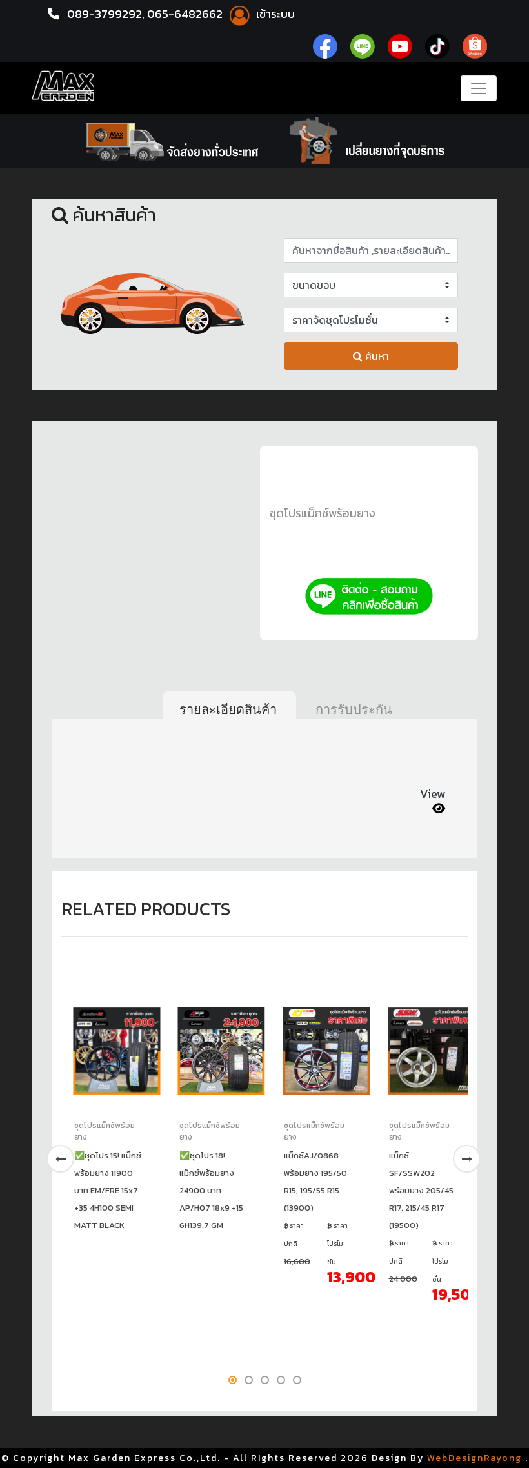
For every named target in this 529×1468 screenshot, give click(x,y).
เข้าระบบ (274, 14)
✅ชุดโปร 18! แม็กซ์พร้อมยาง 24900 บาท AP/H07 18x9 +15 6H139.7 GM (211, 1190)
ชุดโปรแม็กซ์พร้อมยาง (322, 513)
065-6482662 (186, 14)
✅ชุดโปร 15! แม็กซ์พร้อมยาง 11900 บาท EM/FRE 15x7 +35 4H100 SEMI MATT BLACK (107, 1190)
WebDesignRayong (474, 1458)
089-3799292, (106, 14)
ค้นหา (376, 356)
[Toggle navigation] (479, 88)
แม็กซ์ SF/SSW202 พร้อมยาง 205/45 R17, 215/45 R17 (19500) (421, 1190)
